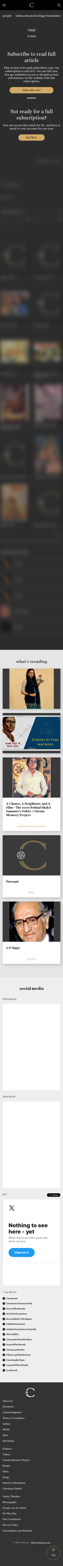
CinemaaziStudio (15, 1349)
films (31, 892)
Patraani (12, 881)
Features (7, 1448)
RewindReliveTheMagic (19, 1319)
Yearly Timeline (11, 1496)
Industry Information (14, 1482)
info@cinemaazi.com (40, 1542)
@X (5, 1194)
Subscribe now (31, 90)
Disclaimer (8, 1440)
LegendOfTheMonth (17, 1365)
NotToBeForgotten (16, 1313)
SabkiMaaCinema (15, 1324)
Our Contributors (12, 1519)
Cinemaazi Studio (12, 1488)
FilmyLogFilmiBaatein (18, 1354)
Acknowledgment (12, 1412)
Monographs (10, 1502)
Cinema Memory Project (16, 1460)
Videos (6, 1454)
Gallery (7, 1423)
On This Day (10, 1513)
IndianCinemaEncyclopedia (21, 1329)
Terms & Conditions (14, 1418)
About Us (8, 1401)
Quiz (5, 1435)
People (6, 1465)
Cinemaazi (11, 1298)
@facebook (9, 1096)
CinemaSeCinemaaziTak (19, 1303)
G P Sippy (13, 948)
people (7, 16)
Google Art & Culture (14, 1507)
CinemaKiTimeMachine (19, 1339)
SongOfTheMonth (16, 1344)
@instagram (9, 998)
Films (6, 1471)
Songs (6, 1477)
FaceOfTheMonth (15, 1308)
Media (6, 1429)
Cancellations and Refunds (17, 1530)
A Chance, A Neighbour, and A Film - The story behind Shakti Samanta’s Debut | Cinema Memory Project (28, 809)
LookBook (11, 1370)
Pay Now (31, 137)
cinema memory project (31, 826)
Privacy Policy (10, 1524)
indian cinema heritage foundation (38, 16)
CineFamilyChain (15, 1360)
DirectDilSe (12, 1334)
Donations (8, 1406)
